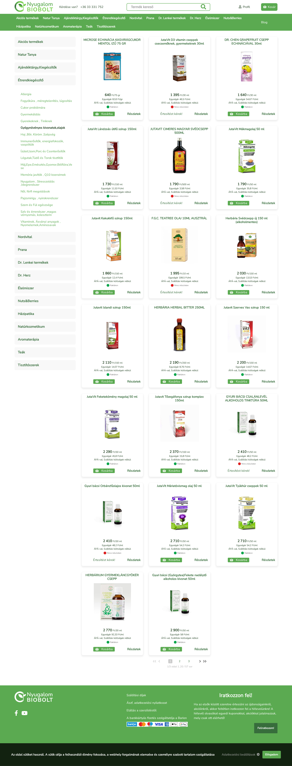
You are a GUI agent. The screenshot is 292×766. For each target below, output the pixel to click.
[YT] (24, 713)
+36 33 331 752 (91, 7)
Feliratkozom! (266, 728)
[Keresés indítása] (203, 7)
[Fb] (16, 713)
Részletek (134, 114)
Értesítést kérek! (171, 114)
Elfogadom (271, 754)
